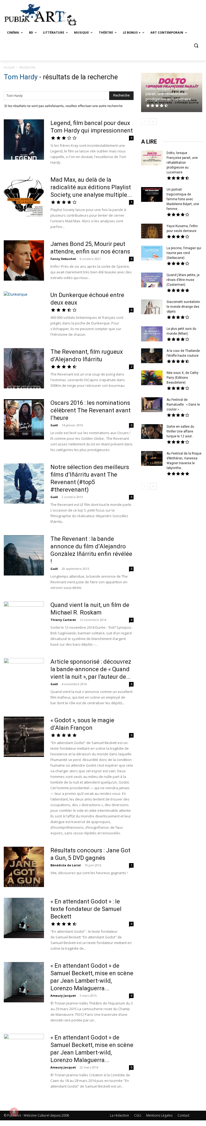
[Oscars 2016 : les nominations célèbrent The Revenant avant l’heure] (24, 419)
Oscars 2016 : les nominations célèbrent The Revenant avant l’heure (90, 410)
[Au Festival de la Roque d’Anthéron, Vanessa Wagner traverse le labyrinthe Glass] (152, 459)
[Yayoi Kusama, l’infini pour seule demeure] (152, 232)
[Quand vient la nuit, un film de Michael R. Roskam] (24, 621)
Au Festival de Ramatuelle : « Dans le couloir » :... (183, 404)
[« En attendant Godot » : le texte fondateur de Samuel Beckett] (24, 918)
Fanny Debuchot (63, 259)
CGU (137, 1115)
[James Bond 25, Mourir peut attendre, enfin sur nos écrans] (24, 260)
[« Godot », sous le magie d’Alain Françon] (24, 737)
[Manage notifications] (14, 1112)
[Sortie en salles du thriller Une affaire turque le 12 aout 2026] (152, 432)
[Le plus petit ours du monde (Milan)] (152, 334)
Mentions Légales (159, 1115)
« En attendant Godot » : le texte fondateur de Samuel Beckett (86, 909)
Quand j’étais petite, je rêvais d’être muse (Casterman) (183, 280)
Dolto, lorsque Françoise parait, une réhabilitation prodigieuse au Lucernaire (168, 94)
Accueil (9, 67)
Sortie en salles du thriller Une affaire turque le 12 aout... (180, 431)
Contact (183, 1115)
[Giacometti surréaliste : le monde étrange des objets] (152, 307)
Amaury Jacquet (63, 995)
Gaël (54, 425)
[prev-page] (144, 121)
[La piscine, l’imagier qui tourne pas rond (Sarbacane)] (152, 253)
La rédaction (119, 1115)
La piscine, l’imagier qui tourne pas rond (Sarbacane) (184, 253)
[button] (196, 45)
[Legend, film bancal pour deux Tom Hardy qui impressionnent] (24, 140)
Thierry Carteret (63, 620)
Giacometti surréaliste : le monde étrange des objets (184, 306)
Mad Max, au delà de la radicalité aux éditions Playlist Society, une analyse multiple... (91, 187)
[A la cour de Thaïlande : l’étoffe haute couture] (152, 356)
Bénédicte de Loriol (65, 865)
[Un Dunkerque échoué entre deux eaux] (24, 311)
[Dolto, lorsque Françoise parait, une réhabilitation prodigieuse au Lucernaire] (152, 159)
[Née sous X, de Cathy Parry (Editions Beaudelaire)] (152, 378)
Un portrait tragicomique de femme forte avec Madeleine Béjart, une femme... (183, 199)
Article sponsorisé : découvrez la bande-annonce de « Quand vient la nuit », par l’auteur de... (90, 669)
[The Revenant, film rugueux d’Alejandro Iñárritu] (24, 368)
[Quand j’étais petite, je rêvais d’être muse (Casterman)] (152, 281)
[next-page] (153, 121)
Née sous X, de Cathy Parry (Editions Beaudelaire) (182, 377)
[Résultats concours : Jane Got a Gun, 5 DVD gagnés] (24, 867)
